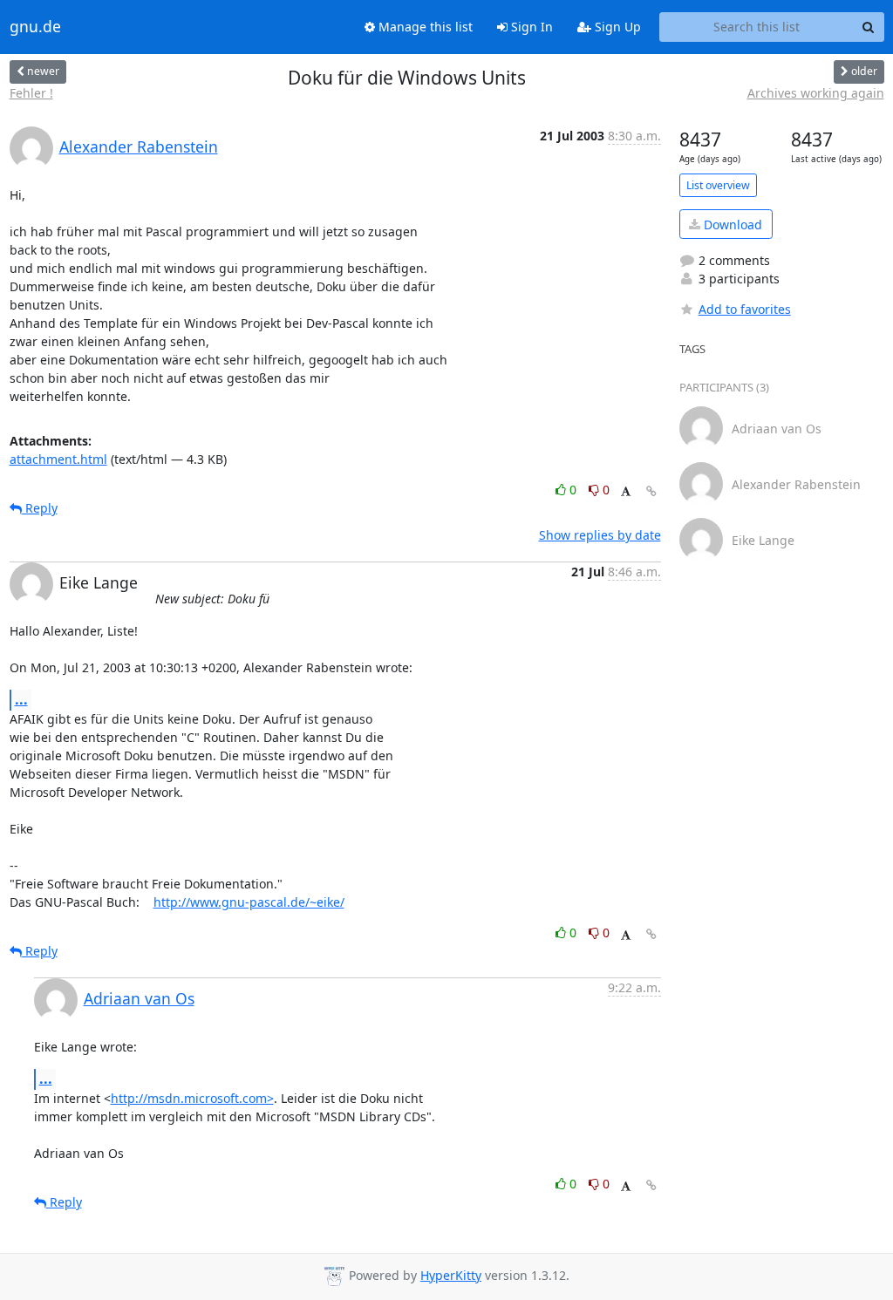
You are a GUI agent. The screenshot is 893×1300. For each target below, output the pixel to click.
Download (731, 224)
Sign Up (616, 26)
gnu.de (35, 27)
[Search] (868, 27)
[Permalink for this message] (651, 491)
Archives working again (815, 93)
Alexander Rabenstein (138, 146)
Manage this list (424, 26)
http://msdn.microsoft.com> (192, 1098)
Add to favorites (745, 309)
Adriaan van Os (139, 998)
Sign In (530, 26)
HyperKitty (450, 1275)
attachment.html (58, 459)
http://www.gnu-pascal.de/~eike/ (248, 902)
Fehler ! (31, 93)
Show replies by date (600, 535)
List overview (718, 185)
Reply (40, 508)
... (21, 699)
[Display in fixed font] (625, 492)
